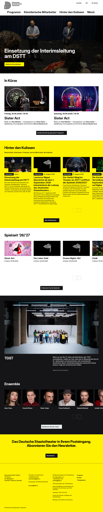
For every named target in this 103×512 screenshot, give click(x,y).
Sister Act (12, 118)
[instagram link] (51, 469)
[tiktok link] (56, 469)
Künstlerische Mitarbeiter (40, 12)
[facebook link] (47, 469)
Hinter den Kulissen (71, 12)
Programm (14, 12)
